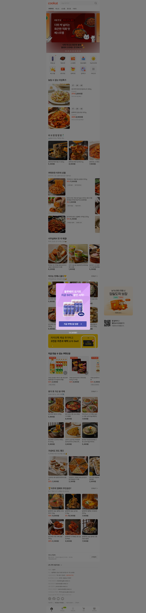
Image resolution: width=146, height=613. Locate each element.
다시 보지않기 (73, 332)
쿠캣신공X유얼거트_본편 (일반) (73, 306)
